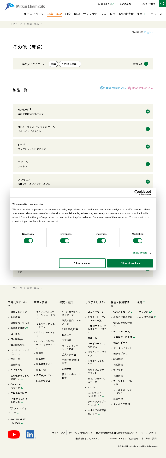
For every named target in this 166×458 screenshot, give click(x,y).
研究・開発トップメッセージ (71, 313)
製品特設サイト (44, 364)
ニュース (156, 14)
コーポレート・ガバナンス (20, 352)
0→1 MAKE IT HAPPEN (18, 421)
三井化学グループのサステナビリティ (97, 329)
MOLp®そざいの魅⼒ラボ (19, 400)
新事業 (39, 353)
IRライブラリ (120, 353)
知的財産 (66, 368)
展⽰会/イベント (45, 375)
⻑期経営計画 (18, 328)
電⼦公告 (118, 370)
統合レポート (120, 342)
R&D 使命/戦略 (70, 329)
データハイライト (122, 348)
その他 (91, 387)
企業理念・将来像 (20, 322)
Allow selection (82, 263)
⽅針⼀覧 (15, 359)
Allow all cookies (130, 263)
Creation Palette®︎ (16, 386)
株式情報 (118, 364)
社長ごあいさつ (19, 311)
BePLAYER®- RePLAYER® (95, 394)
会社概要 (15, 317)
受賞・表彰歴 (69, 354)
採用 (140, 14)
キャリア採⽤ (146, 317)
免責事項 (118, 398)
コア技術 (66, 340)
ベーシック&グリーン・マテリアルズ (45, 344)
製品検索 (41, 358)
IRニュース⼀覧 (121, 331)
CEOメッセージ (96, 311)
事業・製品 (54, 14)
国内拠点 (15, 333)
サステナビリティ (95, 14)
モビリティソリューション (45, 325)
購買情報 (15, 364)
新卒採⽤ (143, 311)
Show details (139, 252)
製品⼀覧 (41, 369)
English (148, 32)
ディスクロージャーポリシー (122, 391)
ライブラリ (16, 370)
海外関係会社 (18, 344)
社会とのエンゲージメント (97, 371)
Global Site (104, 3)
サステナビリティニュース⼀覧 (97, 319)
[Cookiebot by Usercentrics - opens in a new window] (139, 192)
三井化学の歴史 (19, 393)
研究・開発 (72, 14)
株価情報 (118, 375)
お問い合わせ (148, 3)
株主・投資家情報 (122, 14)
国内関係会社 (18, 339)
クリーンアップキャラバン (97, 403)
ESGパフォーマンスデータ (97, 380)
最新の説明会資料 (122, 317)
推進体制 (66, 334)
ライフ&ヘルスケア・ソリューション (45, 315)
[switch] (64, 240)
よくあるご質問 (121, 404)
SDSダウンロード (45, 380)
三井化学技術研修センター (97, 412)
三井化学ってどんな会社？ (20, 377)
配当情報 (118, 359)
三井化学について (32, 14)
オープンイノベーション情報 (71, 347)
